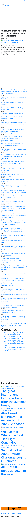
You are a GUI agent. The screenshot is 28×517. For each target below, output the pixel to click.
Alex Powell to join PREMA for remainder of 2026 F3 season (12, 418)
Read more (4, 58)
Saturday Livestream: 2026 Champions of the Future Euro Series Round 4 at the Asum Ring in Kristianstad (14, 299)
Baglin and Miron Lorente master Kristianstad (14, 294)
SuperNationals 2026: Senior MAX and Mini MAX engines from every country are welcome (13, 163)
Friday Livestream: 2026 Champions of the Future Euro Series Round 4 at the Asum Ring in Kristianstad (14, 317)
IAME (20, 342)
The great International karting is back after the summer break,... (13, 398)
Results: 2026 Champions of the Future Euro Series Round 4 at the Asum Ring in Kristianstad (13, 325)
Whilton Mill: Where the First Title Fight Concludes (12, 437)
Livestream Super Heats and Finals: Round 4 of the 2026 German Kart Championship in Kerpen (13, 124)
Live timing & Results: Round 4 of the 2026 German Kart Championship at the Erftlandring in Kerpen (13, 138)
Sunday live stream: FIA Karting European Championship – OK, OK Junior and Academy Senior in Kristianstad (14, 208)
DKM (20, 338)
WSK (20, 336)
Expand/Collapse (11, 333)
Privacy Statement (16, 513)
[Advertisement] (14, 14)
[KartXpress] (6, 5)
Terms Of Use (5, 513)
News (20, 333)
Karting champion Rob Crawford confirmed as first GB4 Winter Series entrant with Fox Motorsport (13, 156)
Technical (21, 347)
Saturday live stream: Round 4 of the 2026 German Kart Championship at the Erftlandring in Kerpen (13, 131)
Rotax (20, 340)
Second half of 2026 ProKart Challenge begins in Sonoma (13, 455)
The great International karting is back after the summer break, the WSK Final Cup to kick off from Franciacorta (14, 91)
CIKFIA (20, 334)
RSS (5, 333)
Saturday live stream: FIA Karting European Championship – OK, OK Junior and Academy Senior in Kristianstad (14, 215)
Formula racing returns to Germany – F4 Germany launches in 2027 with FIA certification (12, 260)
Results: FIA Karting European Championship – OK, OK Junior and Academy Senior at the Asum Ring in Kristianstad (13, 222)
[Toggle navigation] (25, 5)
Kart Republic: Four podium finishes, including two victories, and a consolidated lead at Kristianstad (14, 267)
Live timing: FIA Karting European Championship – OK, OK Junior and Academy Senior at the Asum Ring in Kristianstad (14, 229)
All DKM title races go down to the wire (12, 113)
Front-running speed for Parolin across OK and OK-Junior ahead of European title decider (13, 247)
